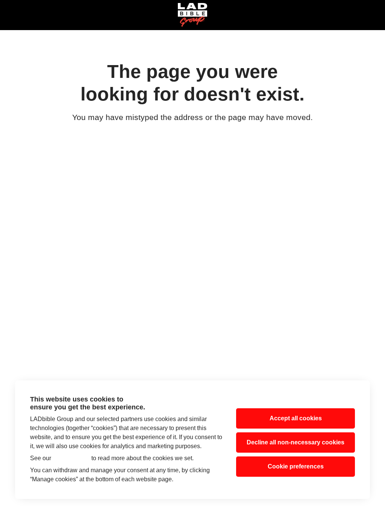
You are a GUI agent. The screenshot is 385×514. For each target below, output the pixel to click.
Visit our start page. (192, 135)
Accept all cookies (296, 418)
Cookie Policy (71, 458)
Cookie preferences (296, 466)
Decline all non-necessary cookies (295, 442)
